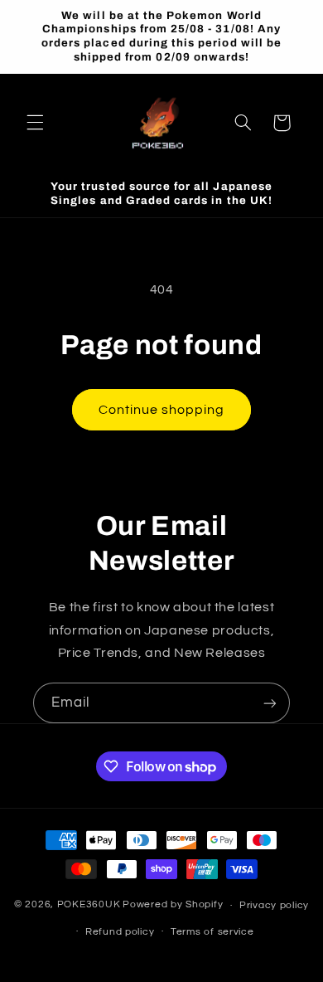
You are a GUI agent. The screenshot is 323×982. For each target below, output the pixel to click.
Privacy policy (274, 905)
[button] (35, 123)
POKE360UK (89, 905)
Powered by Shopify (173, 905)
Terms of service (212, 931)
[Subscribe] (270, 703)
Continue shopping (162, 409)
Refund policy (120, 931)
